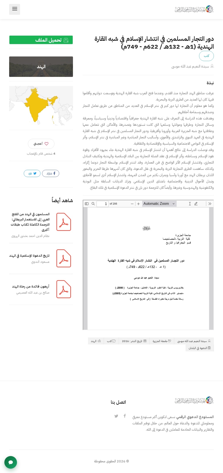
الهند (94, 341)
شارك (50, 173)
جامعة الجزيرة (160, 341)
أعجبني (38, 143)
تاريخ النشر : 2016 (132, 341)
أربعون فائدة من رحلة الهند (30, 286)
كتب (206, 55)
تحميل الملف (49, 40)
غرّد (30, 173)
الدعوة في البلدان (198, 348)
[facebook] (124, 416)
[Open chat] (10, 462)
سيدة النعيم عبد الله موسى (190, 66)
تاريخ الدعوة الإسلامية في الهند (29, 255)
